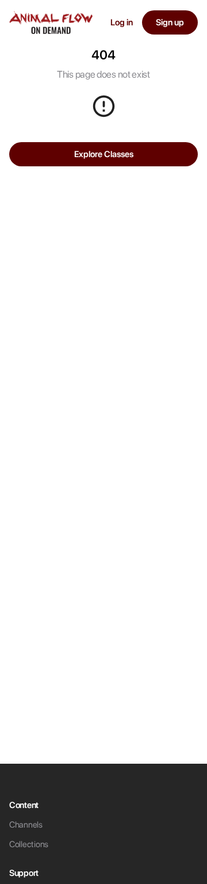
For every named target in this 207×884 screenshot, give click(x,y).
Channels (26, 825)
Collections (28, 844)
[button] (51, 22)
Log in (121, 22)
